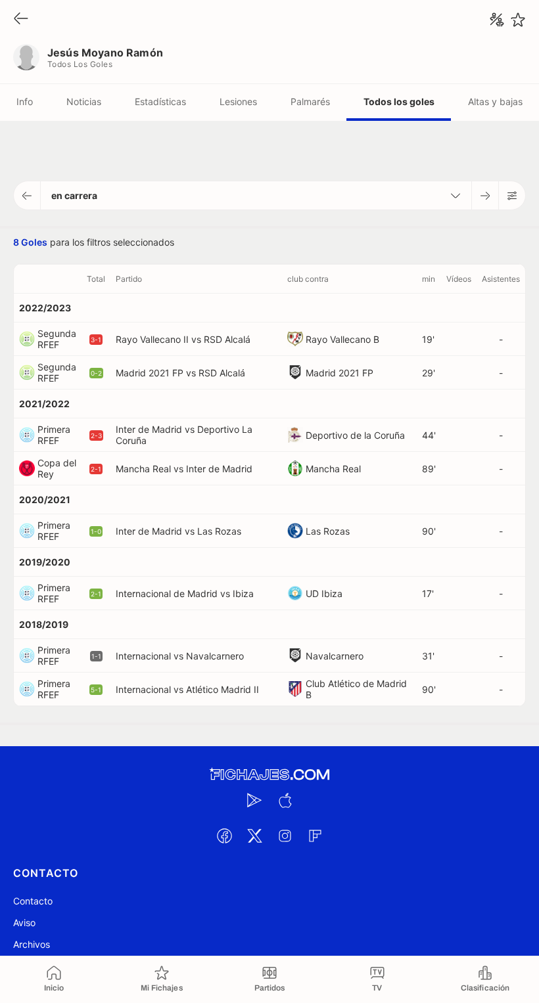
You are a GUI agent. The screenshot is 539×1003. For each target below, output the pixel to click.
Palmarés (310, 101)
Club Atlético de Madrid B (356, 689)
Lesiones (238, 101)
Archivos (31, 944)
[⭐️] (518, 20)
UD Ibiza (324, 593)
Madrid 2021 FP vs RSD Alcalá (180, 372)
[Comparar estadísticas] (497, 20)
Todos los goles (398, 101)
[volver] (21, 19)
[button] (27, 195)
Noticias (83, 101)
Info (24, 101)
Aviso (24, 922)
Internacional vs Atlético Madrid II (187, 689)
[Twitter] (254, 835)
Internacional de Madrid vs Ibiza (185, 593)
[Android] (254, 800)
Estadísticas (160, 101)
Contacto (33, 900)
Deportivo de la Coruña (355, 435)
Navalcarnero (334, 655)
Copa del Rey (56, 468)
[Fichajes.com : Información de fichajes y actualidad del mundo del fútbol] (269, 774)
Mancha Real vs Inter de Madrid (184, 468)
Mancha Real (333, 468)
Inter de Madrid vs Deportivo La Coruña (184, 435)
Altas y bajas (495, 101)
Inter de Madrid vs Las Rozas (178, 531)
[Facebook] (224, 835)
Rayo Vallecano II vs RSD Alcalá (183, 339)
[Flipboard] (315, 835)
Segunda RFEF (56, 339)
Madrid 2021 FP (339, 372)
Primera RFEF (53, 435)
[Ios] (284, 800)
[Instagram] (284, 835)
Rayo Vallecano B (342, 339)
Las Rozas (328, 531)
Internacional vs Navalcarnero (180, 655)
